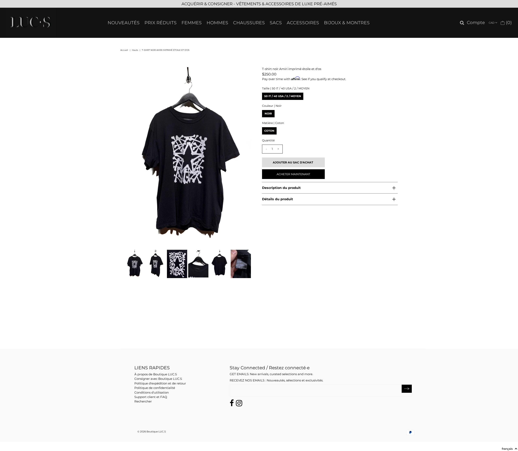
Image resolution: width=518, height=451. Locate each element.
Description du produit (281, 188)
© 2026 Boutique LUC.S (151, 431)
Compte (476, 23)
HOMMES (217, 22)
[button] (509, 449)
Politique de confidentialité (154, 388)
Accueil (124, 50)
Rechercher (143, 401)
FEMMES (192, 22)
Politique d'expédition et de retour (160, 383)
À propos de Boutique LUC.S (155, 374)
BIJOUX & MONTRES (347, 22)
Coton (269, 130)
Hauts (135, 50)
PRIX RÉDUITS (160, 22)
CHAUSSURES (249, 22)
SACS (276, 22)
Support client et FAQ (150, 397)
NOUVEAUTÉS (124, 22)
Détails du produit (277, 199)
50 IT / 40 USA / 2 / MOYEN (282, 96)
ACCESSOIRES (303, 22)
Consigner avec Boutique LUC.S (158, 379)
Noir (268, 113)
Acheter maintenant (293, 174)
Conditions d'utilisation (151, 392)
